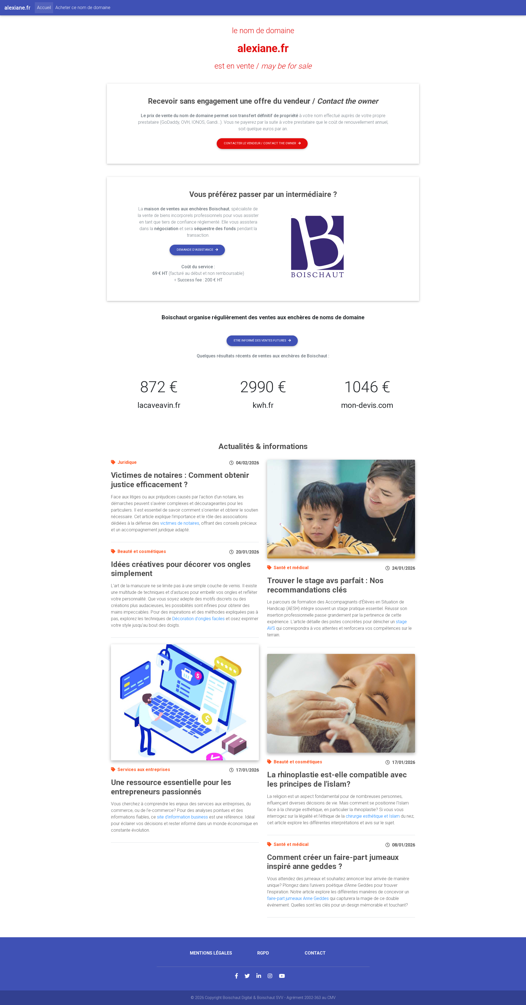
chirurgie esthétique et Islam (373, 816)
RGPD (263, 953)
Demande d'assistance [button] (195, 250)
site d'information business (182, 817)
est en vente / (263, 66)
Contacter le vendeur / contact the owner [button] (260, 143)
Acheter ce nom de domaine (82, 7)
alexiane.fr (263, 48)
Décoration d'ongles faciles (198, 618)
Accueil (45, 7)
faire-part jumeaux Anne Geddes (298, 898)
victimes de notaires (179, 523)
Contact (315, 953)
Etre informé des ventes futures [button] (260, 340)
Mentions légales (211, 953)
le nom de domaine (263, 30)
